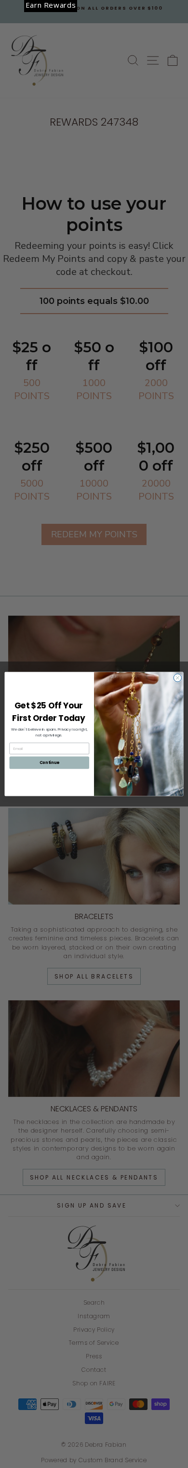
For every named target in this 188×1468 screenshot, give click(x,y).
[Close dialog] (178, 678)
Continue (49, 762)
